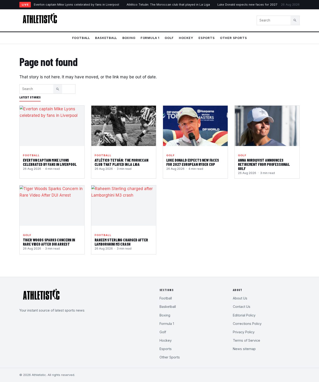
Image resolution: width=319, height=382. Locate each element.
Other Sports (233, 38)
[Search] (295, 20)
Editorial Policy (244, 315)
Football (81, 38)
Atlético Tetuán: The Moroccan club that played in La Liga (168, 4)
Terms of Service (246, 340)
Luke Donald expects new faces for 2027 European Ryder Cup (262, 4)
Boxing (128, 38)
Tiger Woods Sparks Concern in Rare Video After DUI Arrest (49, 241)
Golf (169, 38)
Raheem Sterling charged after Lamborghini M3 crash (121, 241)
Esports (206, 38)
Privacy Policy (244, 332)
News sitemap (244, 349)
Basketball (106, 38)
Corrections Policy (247, 324)
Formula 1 (150, 38)
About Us (240, 298)
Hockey (186, 38)
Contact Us (241, 307)
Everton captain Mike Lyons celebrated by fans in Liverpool (76, 4)
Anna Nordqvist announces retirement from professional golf (264, 164)
